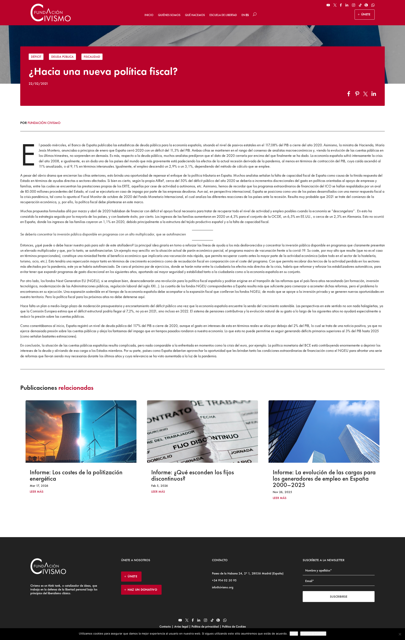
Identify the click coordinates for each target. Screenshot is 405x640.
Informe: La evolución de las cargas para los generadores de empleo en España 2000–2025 (202, 478)
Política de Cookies (233, 626)
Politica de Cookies (313, 633)
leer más (36, 492)
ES (247, 15)
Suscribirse (338, 596)
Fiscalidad (92, 57)
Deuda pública (62, 57)
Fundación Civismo (44, 123)
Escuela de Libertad (223, 14)
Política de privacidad (205, 626)
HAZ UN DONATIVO (142, 590)
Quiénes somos (169, 14)
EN (243, 15)
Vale (293, 633)
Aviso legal (181, 626)
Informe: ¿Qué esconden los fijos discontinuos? (71, 475)
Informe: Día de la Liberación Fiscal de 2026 (321, 475)
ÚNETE (365, 14)
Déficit (36, 57)
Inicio (148, 14)
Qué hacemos (195, 14)
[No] (400, 634)
